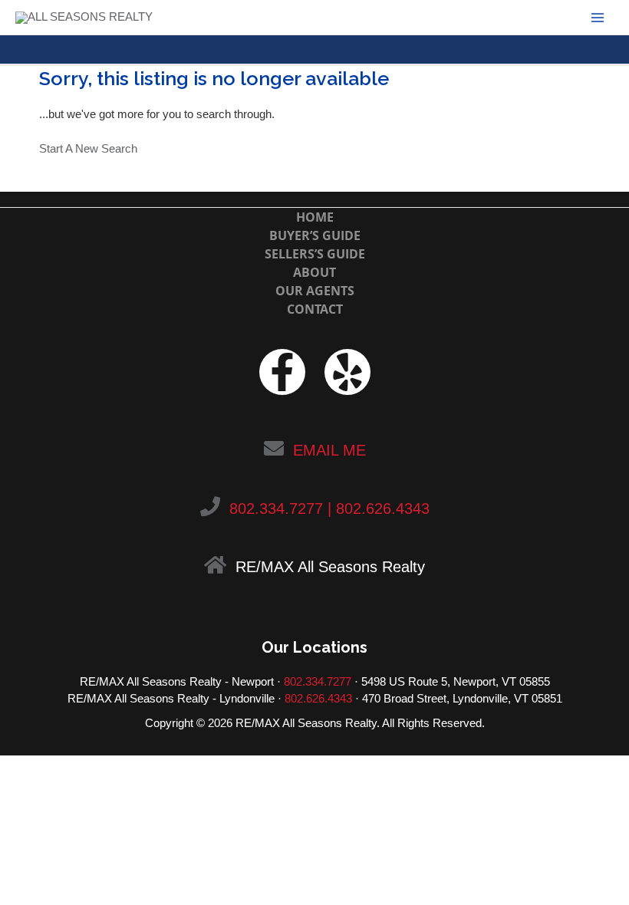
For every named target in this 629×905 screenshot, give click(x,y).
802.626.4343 (383, 508)
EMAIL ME (329, 450)
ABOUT (314, 272)
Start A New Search (88, 149)
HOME (315, 217)
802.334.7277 (317, 682)
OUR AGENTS (314, 290)
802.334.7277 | (280, 508)
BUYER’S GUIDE (315, 235)
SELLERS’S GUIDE (315, 253)
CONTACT (315, 309)
